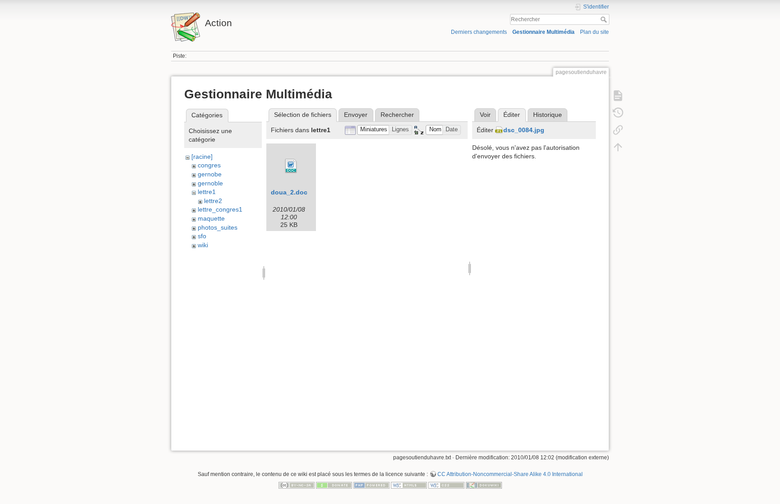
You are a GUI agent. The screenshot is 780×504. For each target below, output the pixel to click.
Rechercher (604, 19)
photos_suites (217, 227)
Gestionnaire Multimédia (543, 32)
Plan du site (594, 32)
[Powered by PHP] (371, 484)
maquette (211, 218)
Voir (485, 114)
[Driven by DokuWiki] (484, 484)
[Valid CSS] (446, 484)
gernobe (210, 174)
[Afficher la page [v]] (618, 95)
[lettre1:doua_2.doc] (291, 166)
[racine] (202, 156)
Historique (547, 114)
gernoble (210, 183)
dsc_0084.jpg (523, 130)
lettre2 (213, 200)
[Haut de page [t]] (618, 147)
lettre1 (207, 191)
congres (209, 165)
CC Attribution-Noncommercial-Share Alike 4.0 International (510, 474)
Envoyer (355, 114)
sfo (202, 236)
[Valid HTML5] (409, 484)
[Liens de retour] (618, 130)
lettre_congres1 (220, 209)
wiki (203, 245)
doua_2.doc (289, 192)
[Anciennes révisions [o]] (618, 112)
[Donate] (334, 484)
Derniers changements (479, 32)
